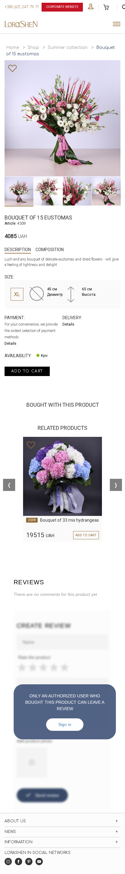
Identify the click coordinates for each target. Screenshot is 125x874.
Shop (33, 47)
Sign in (64, 724)
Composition (49, 249)
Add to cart (27, 371)
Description (18, 249)
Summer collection (68, 47)
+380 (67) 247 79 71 (22, 7)
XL (17, 294)
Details (10, 343)
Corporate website (62, 7)
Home (12, 47)
